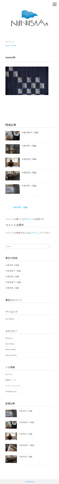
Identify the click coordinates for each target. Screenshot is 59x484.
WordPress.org (10, 391)
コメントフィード (12, 386)
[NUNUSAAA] (29, 12)
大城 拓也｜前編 (29, 159)
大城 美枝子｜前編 (30, 132)
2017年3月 (9, 319)
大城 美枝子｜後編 (13, 282)
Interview (9, 338)
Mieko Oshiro (10, 349)
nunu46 (13, 45)
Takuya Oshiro (11, 355)
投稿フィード (11, 380)
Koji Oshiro (9, 344)
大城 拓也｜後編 (29, 172)
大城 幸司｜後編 (29, 146)
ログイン (29, 219)
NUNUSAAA (30, 482)
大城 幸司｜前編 (29, 186)
